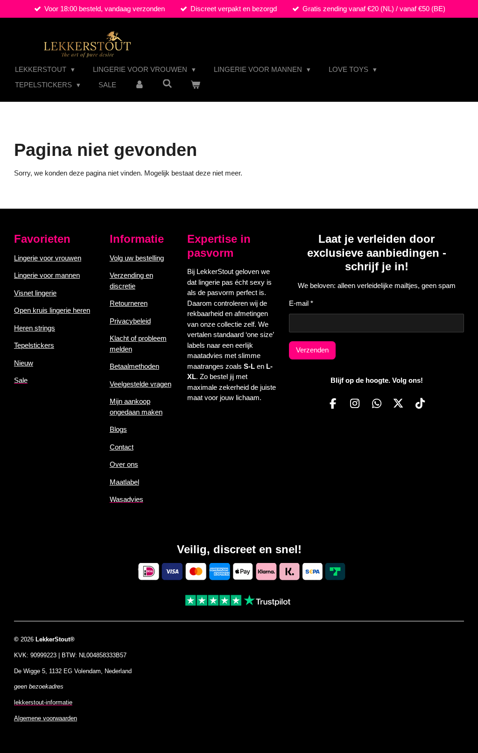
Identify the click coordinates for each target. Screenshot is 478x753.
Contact (122, 447)
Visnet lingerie (35, 293)
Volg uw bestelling (137, 258)
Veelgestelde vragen (140, 384)
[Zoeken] (167, 83)
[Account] (139, 85)
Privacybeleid (130, 321)
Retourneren (129, 303)
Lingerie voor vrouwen (47, 258)
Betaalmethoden (134, 366)
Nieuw (23, 363)
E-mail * (301, 303)
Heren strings (34, 328)
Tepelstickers (34, 345)
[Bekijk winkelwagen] (195, 85)
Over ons (124, 464)
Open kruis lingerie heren (52, 310)
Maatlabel (124, 482)
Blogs (118, 429)
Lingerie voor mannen (47, 275)
